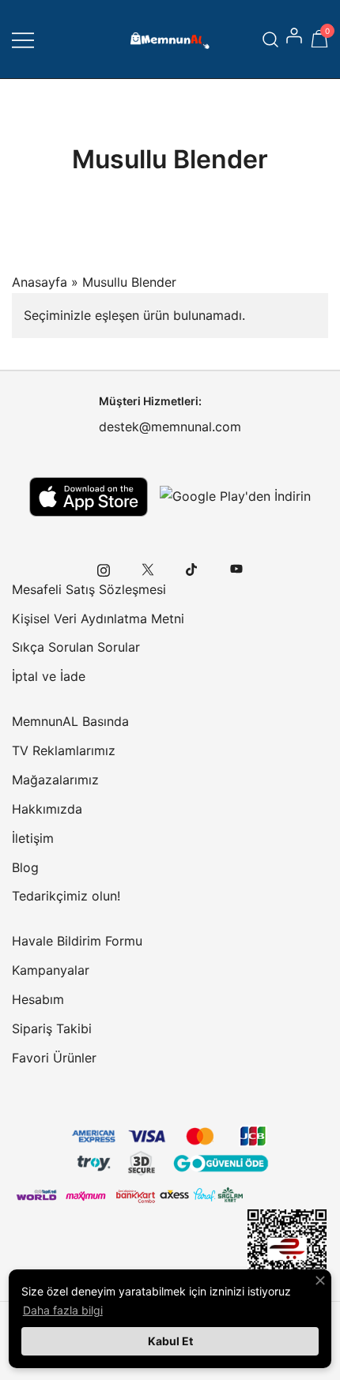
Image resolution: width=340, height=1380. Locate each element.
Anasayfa (39, 282)
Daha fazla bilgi (63, 1310)
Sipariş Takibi (52, 1028)
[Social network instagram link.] (103, 569)
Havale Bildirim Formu (77, 941)
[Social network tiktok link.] (192, 569)
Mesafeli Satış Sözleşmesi (89, 589)
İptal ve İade (48, 676)
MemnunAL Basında (70, 721)
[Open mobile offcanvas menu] (23, 39)
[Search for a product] (271, 39)
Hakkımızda (47, 809)
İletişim (33, 838)
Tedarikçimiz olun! (66, 896)
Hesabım (38, 999)
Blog (25, 867)
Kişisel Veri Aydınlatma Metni (98, 618)
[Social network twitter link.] (148, 569)
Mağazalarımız (55, 780)
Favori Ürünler (54, 1058)
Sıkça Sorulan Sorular (76, 647)
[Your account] (296, 39)
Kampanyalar (50, 970)
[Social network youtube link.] (236, 569)
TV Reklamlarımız (63, 750)
